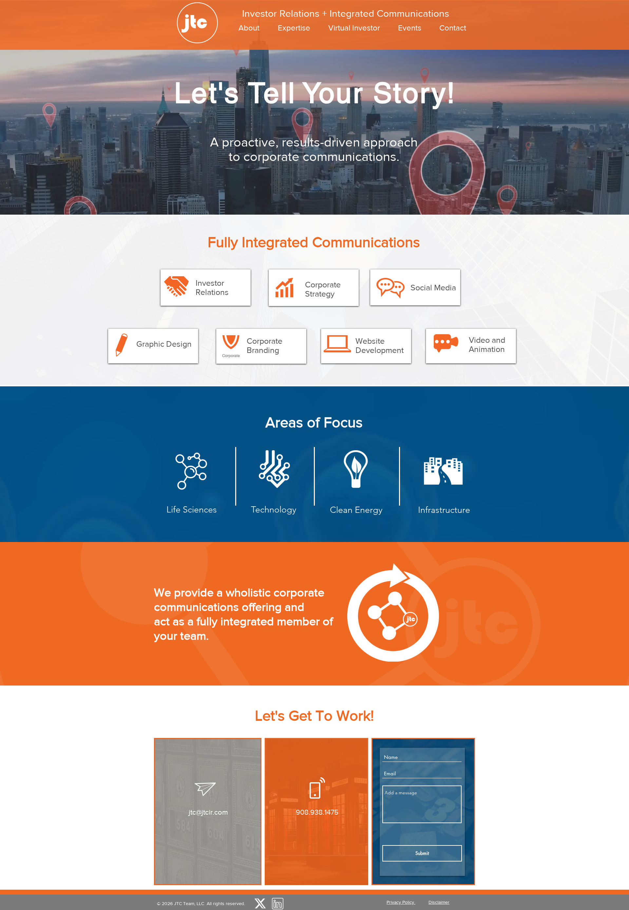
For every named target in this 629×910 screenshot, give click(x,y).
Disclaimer (439, 902)
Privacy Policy (401, 902)
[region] (206, 287)
